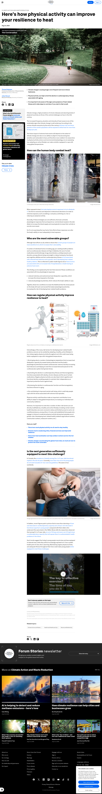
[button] (63, 574)
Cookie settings (88, 790)
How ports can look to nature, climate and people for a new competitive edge (86, 736)
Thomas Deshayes (7, 89)
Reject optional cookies (88, 782)
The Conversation (9, 33)
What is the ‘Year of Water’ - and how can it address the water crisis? (63, 735)
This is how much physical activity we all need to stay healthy (48, 427)
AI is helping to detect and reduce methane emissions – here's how (21, 707)
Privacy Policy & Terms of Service (51, 784)
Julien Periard (6, 96)
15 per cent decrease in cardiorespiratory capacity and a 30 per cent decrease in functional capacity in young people (50, 526)
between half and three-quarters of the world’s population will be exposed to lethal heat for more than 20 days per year (51, 127)
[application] (63, 574)
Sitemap (51, 787)
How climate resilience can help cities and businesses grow (75, 707)
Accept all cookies (89, 786)
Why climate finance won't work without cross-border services (37, 735)
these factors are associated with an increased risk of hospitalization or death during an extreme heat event (51, 264)
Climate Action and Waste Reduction (15, 10)
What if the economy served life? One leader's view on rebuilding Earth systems (12, 736)
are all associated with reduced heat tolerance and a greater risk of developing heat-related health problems (50, 259)
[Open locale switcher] (2, 790)
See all (97, 669)
